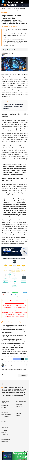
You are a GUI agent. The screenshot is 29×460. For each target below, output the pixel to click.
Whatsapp (15, 292)
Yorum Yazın (23, 375)
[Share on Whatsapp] (10, 49)
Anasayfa (3, 8)
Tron (17, 224)
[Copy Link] (12, 49)
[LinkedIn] (27, 365)
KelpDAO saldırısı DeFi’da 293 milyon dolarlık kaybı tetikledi (12, 348)
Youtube (25, 295)
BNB (11, 231)
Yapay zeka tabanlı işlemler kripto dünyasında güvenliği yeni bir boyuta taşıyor (13, 340)
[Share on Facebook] (5, 49)
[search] (22, 5)
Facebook (11, 295)
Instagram (4, 295)
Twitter (17, 295)
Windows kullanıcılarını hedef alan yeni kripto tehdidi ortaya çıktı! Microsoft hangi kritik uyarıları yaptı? (13, 331)
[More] (14, 49)
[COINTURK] (10, 5)
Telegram (24, 292)
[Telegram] (27, 452)
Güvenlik (8, 8)
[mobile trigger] (2, 5)
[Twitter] (24, 365)
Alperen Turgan (9, 53)
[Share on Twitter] (7, 49)
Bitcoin (3, 222)
